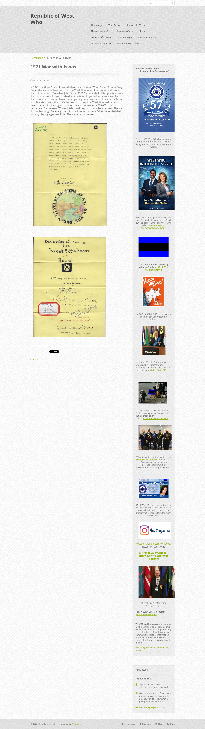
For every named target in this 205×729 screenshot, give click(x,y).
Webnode (76, 724)
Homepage (96, 24)
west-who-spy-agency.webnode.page (153, 227)
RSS (160, 724)
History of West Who (128, 43)
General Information (101, 37)
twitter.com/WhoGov (146, 614)
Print (172, 724)
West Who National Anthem (156, 268)
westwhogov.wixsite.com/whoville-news (153, 649)
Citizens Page (125, 37)
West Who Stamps (147, 37)
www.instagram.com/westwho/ (153, 543)
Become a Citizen (125, 31)
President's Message (137, 24)
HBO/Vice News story (146, 459)
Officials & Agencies (101, 43)
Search (172, 3)
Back (35, 359)
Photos (143, 31)
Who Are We (114, 24)
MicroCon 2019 (158, 370)
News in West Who (100, 31)
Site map (146, 724)
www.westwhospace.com (155, 418)
